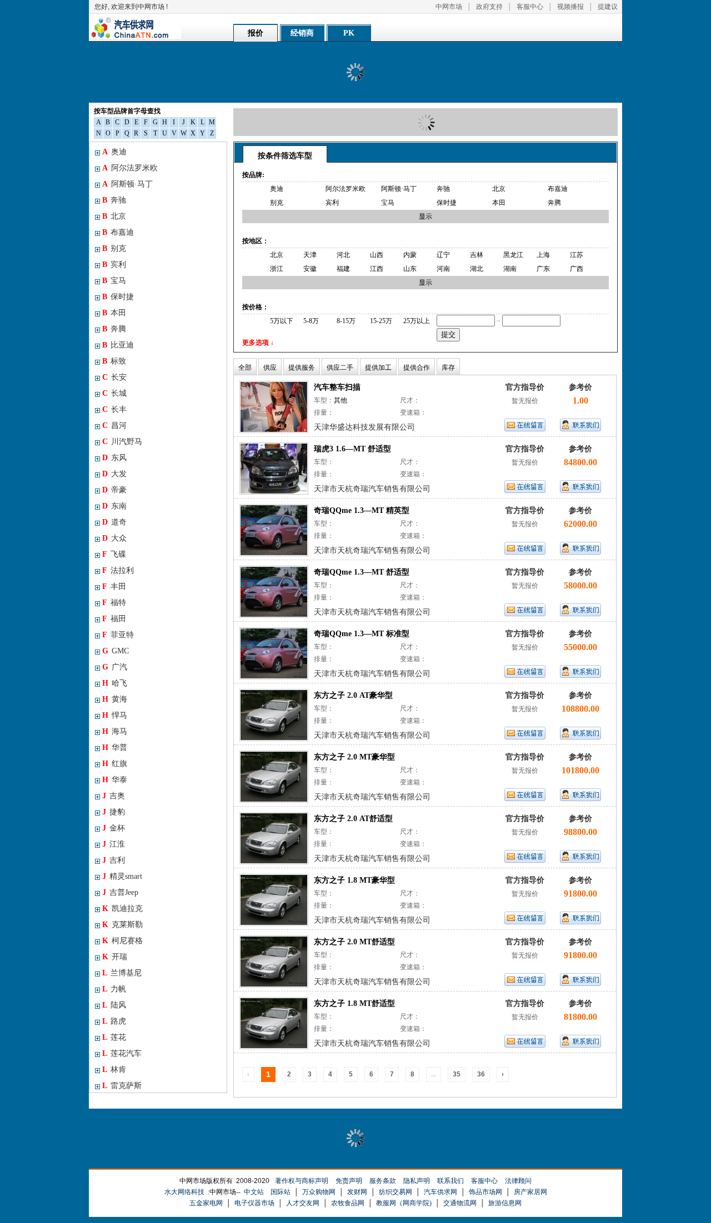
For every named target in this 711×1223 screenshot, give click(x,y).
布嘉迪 (118, 232)
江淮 (113, 844)
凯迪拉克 (122, 908)
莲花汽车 (122, 1053)
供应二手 (340, 367)
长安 (114, 377)
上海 (543, 255)
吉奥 (113, 796)
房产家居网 (530, 1192)
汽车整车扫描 (337, 387)
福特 (114, 602)
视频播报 (570, 7)
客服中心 (530, 7)
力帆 (114, 989)
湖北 (476, 269)
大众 (114, 538)
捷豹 (113, 812)
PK (348, 33)
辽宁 (443, 255)
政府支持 (489, 7)
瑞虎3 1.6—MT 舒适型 (352, 449)
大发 (114, 474)
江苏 (576, 255)
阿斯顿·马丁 (127, 184)
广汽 (114, 667)
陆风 (114, 1005)
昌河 (114, 425)
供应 (270, 367)
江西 (376, 269)
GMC (115, 651)
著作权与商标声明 (301, 1181)
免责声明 (349, 1181)
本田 (114, 313)
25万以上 (416, 321)
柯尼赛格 (122, 941)
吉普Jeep (120, 892)
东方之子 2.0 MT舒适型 (354, 942)
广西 (576, 269)
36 (481, 1074)
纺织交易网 (395, 1192)
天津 (310, 255)
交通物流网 (460, 1203)
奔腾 (114, 329)
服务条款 (382, 1181)
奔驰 (114, 200)
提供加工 (378, 367)
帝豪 (114, 490)
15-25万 (381, 321)
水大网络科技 (184, 1192)
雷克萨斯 (122, 1085)
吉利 (113, 860)
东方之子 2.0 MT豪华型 (354, 757)
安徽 (310, 269)
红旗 (114, 763)
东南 (114, 506)
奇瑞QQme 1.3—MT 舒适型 (361, 572)
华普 (114, 747)
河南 (443, 269)
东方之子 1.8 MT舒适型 (354, 1003)
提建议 (608, 7)
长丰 (114, 409)
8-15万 (346, 321)
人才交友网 (302, 1203)
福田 (114, 619)
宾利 (114, 264)
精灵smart (122, 876)
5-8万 (311, 321)
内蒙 (410, 255)
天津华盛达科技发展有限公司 (364, 427)
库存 (448, 367)
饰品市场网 (485, 1192)
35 (456, 1074)
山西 (376, 255)
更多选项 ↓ (258, 342)
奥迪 (114, 152)
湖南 (510, 269)
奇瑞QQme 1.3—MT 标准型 (361, 634)
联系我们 (450, 1181)
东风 (114, 458)
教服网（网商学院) (404, 1203)
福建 (343, 269)
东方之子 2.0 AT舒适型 (353, 818)
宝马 (114, 280)
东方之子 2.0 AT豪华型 (353, 695)
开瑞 (114, 957)
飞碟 (114, 554)
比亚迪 (118, 345)
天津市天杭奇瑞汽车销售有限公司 (372, 489)
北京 (114, 216)
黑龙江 (513, 255)
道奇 (114, 522)
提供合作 (416, 367)
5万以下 (281, 321)
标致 (114, 361)
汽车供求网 (440, 1192)
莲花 (114, 1037)
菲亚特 (118, 635)
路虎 (114, 1021)
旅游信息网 (505, 1203)
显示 (425, 216)
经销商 (302, 33)
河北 (343, 255)
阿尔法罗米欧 (130, 168)
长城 (114, 393)
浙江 (276, 269)
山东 (410, 269)
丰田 (114, 586)
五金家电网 (206, 1203)
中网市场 (448, 7)
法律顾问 (518, 1181)
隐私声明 (416, 1181)
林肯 (114, 1069)
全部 (245, 367)
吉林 (476, 255)
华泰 (114, 780)
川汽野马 (122, 441)
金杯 (113, 828)
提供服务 (301, 367)
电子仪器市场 (254, 1203)
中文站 (254, 1192)
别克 (114, 248)
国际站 (281, 1192)
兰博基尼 (122, 973)
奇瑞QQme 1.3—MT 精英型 (361, 510)
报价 (255, 33)
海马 (114, 731)
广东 (543, 269)
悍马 (114, 715)
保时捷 (118, 297)
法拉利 (118, 570)
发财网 (357, 1192)
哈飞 (114, 683)
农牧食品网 (347, 1203)
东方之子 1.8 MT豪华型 (354, 880)
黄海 (114, 699)
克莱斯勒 (122, 924)
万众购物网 (319, 1192)
